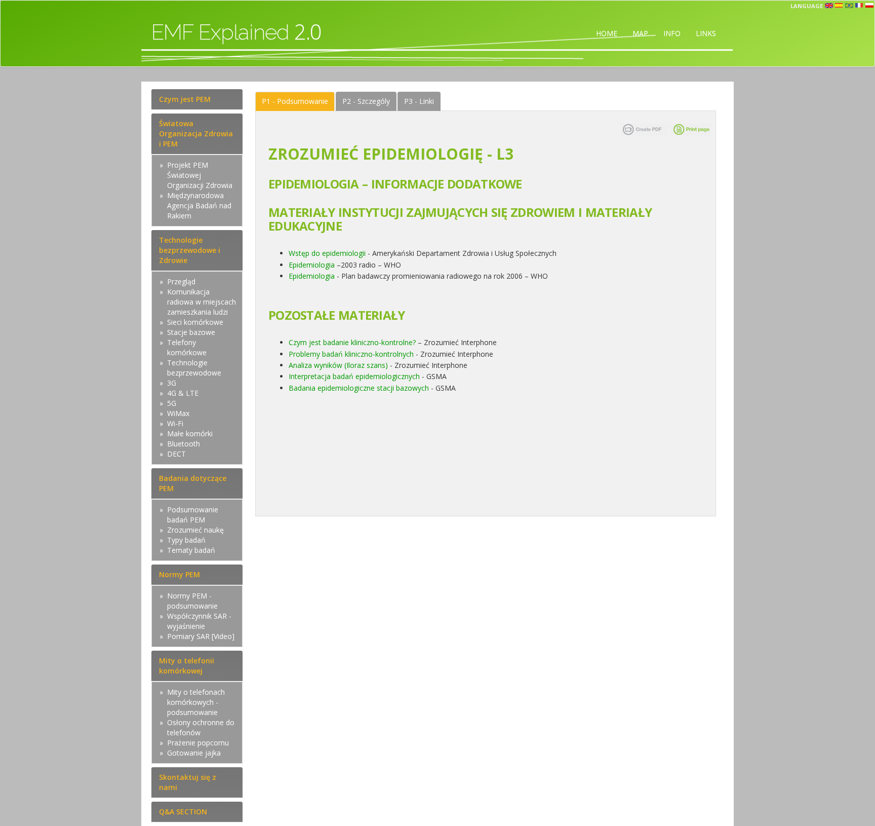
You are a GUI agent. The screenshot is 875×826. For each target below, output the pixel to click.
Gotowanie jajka (194, 753)
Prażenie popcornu (198, 742)
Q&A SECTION (183, 811)
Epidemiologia (312, 265)
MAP (640, 33)
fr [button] (859, 5)
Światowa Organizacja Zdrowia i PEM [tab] (196, 133)
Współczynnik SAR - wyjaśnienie (199, 621)
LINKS (706, 33)
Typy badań (186, 540)
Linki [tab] (419, 101)
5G (171, 403)
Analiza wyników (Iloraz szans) (338, 365)
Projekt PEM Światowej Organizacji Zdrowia (199, 175)
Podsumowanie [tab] (295, 101)
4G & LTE (182, 393)
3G (171, 383)
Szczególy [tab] (366, 101)
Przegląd (181, 281)
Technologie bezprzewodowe (194, 368)
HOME (606, 33)
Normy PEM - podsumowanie (192, 601)
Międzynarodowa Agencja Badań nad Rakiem (199, 205)
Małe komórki (190, 433)
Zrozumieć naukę (195, 530)
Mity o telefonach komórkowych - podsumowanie (196, 702)
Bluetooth (183, 443)
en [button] (829, 5)
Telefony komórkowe (187, 347)
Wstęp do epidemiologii (327, 253)
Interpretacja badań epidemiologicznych (354, 376)
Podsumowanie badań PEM (192, 514)
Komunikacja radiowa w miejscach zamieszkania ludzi (201, 302)
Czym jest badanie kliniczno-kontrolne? (352, 342)
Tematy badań (191, 550)
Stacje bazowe (191, 332)
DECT (176, 454)
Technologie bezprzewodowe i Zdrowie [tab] (189, 250)
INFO (672, 33)
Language (806, 6)
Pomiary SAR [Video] (200, 636)
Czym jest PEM (185, 99)
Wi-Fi (175, 423)
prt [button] (849, 5)
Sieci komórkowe (195, 322)
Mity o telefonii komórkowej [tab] (186, 665)
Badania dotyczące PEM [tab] (192, 483)
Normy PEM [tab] (179, 574)
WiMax (178, 413)
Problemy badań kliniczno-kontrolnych (351, 354)
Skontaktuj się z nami (187, 782)
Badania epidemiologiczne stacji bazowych (359, 388)
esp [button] (839, 5)
